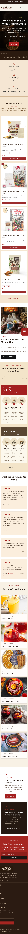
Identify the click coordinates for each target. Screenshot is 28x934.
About (1, 893)
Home (1, 888)
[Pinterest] (7, 880)
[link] (8, 357)
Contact (2, 898)
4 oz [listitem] (8, 152)
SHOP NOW (14, 44)
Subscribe (14, 857)
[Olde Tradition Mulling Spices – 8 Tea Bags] (14, 220)
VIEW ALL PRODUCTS (14, 298)
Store (1, 890)
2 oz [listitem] (4, 152)
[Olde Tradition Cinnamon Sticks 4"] (14, 264)
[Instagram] (3, 880)
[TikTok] (5, 880)
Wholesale (2, 896)
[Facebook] (0, 880)
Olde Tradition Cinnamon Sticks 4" (12, 280)
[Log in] (20, 7)
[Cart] (23, 7)
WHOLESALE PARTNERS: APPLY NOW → (14, 2)
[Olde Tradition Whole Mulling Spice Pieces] (14, 129)
